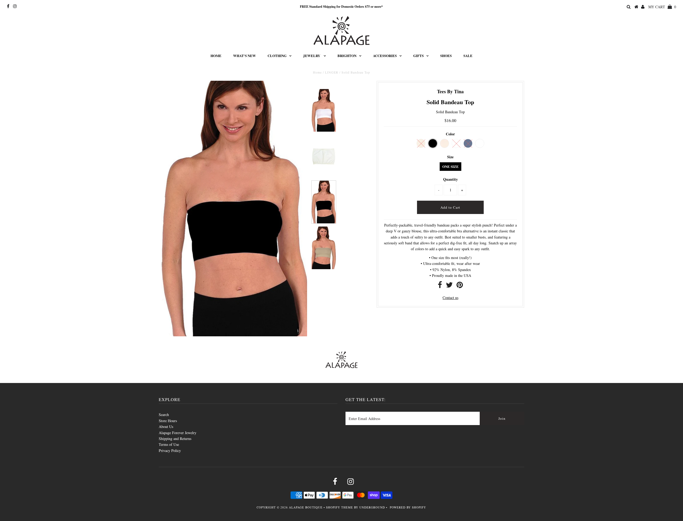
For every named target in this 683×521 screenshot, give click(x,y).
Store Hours (168, 420)
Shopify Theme (339, 507)
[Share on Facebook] (440, 286)
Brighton (346, 55)
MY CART (662, 6)
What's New (244, 55)
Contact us (450, 297)
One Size (450, 166)
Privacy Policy (170, 450)
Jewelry (312, 55)
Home (216, 55)
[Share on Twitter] (449, 286)
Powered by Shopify (408, 507)
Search (164, 414)
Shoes (446, 55)
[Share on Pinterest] (459, 286)
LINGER (331, 72)
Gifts (418, 55)
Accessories (385, 55)
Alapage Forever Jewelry (177, 432)
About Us (166, 426)
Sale (467, 55)
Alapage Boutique (306, 507)
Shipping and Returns (175, 438)
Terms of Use (169, 444)
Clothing (277, 55)
